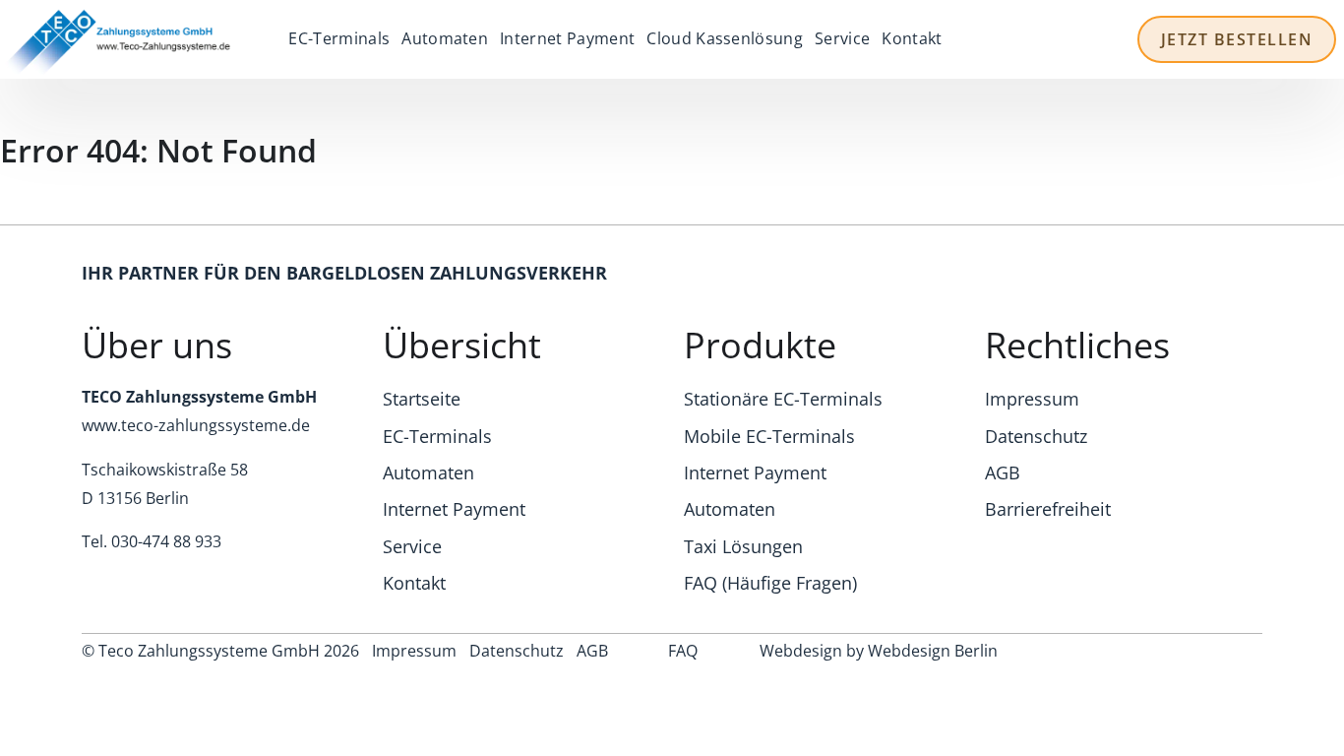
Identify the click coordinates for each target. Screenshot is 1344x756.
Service (842, 38)
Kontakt (912, 38)
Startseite (421, 398)
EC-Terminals (339, 38)
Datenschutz (1036, 436)
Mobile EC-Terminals (769, 436)
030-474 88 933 (166, 541)
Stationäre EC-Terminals (783, 398)
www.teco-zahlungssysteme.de (196, 425)
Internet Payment (567, 38)
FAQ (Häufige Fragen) (770, 583)
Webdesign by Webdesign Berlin (879, 651)
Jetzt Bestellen (1237, 39)
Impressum (1032, 398)
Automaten (444, 38)
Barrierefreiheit (1048, 509)
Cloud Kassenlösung (724, 38)
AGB (1002, 472)
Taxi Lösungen (743, 546)
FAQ (683, 651)
